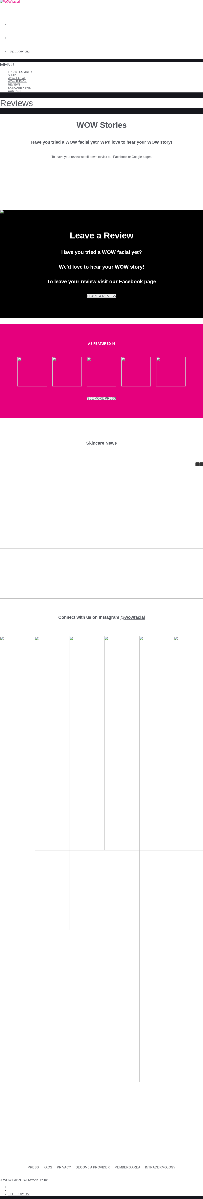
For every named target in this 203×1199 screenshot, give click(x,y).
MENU (7, 64)
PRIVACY (64, 1167)
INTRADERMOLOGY (160, 1167)
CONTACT (14, 90)
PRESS (33, 1167)
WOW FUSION (17, 81)
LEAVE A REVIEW (101, 296)
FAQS (48, 1167)
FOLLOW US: (20, 51)
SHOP (12, 75)
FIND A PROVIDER (20, 71)
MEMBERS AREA (127, 1167)
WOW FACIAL (17, 78)
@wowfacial (133, 617)
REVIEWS (14, 84)
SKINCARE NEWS (19, 87)
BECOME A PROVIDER (93, 1167)
